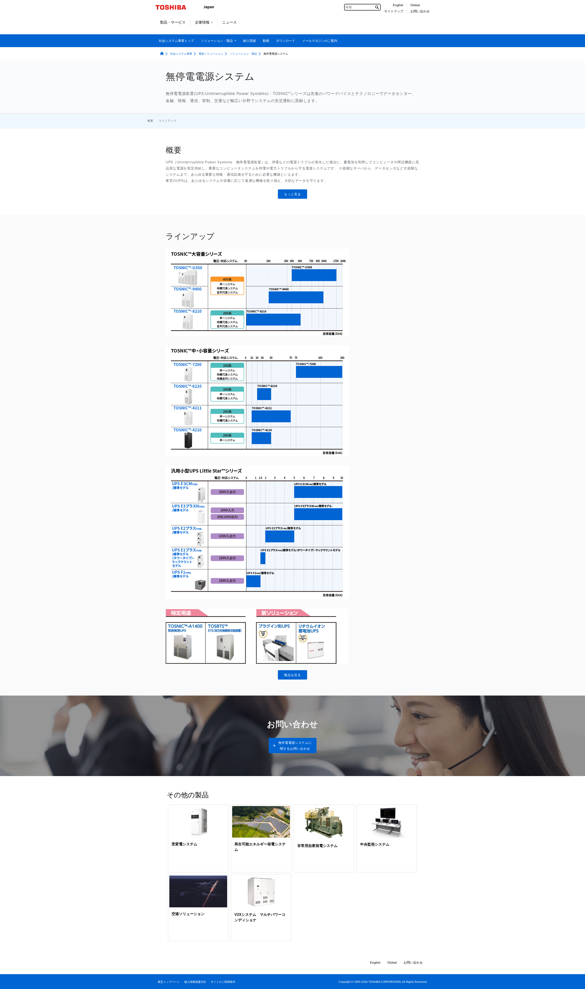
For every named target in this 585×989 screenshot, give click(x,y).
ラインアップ (168, 120)
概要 (150, 120)
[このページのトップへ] (575, 981)
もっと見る (292, 194)
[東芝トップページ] (173, 7)
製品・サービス (173, 22)
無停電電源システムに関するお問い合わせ (295, 745)
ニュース (229, 22)
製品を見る (292, 675)
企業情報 (202, 22)
